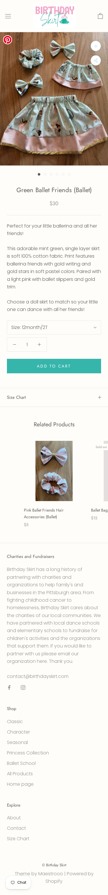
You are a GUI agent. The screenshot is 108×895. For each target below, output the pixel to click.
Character (18, 732)
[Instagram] (23, 687)
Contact (16, 828)
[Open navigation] (8, 16)
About (14, 817)
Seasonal (17, 742)
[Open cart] (100, 16)
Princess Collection (28, 753)
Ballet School (21, 763)
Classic (15, 721)
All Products (20, 773)
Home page (20, 784)
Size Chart (16, 397)
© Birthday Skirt (54, 865)
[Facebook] (9, 687)
